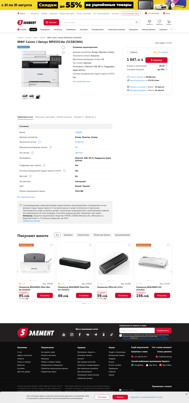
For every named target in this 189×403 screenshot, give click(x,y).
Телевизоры (71, 29)
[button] (172, 29)
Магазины (35, 13)
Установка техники (84, 355)
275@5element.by (165, 357)
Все (57, 234)
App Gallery (167, 365)
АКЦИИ (23, 29)
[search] (137, 22)
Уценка (33, 29)
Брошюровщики (122, 234)
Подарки (112, 358)
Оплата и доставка (83, 13)
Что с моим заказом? (101, 13)
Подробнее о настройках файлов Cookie (146, 397)
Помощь (44, 13)
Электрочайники (148, 29)
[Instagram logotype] (72, 334)
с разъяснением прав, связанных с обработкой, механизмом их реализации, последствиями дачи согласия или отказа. (146, 339)
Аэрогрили (133, 29)
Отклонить (102, 397)
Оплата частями (115, 365)
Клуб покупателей (139, 347)
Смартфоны (45, 29)
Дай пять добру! (23, 371)
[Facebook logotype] (80, 334)
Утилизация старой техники (88, 375)
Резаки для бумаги (102, 234)
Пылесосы (58, 29)
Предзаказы (113, 368)
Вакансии (21, 365)
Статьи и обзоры (24, 362)
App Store (153, 365)
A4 (76, 147)
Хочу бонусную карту (130, 13)
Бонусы (111, 362)
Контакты (115, 13)
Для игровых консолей (86, 362)
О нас (19, 352)
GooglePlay (138, 365)
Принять (120, 397)
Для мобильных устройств (87, 368)
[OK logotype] (104, 334)
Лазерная (79, 141)
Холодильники (98, 29)
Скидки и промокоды (117, 352)
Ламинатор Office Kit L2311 (110, 287)
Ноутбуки (84, 29)
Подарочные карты (66, 13)
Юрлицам (53, 13)
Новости (20, 358)
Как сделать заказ (48, 352)
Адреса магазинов (24, 355)
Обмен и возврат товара (51, 362)
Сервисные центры (31, 220)
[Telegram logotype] (96, 334)
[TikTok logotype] (112, 334)
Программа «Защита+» (86, 352)
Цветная (79, 152)
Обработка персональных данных (54, 368)
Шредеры (68, 234)
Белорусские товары (117, 355)
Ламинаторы (83, 234)
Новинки (112, 371)
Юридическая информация (52, 365)
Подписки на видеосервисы (88, 365)
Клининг (80, 358)
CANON (78, 132)
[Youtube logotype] (64, 334)
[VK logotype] (88, 334)
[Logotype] (27, 22)
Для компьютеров (84, 371)
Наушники (163, 29)
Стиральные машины (116, 29)
